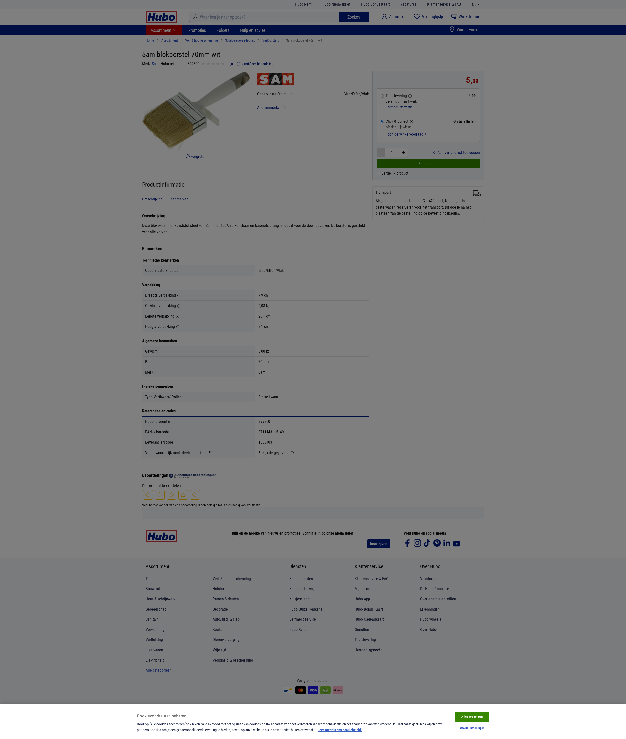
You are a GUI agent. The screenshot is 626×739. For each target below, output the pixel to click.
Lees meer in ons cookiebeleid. (340, 729)
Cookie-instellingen (472, 728)
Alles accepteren (472, 716)
